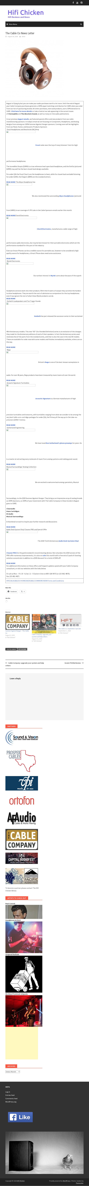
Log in (7, 1092)
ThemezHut (79, 1183)
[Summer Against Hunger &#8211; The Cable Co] (17, 622)
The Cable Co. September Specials (69, 629)
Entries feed (9, 1095)
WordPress (66, 1181)
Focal (37, 145)
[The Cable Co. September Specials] (70, 621)
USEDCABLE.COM (32, 581)
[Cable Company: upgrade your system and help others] (44, 623)
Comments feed (11, 1098)
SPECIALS (10, 581)
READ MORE (10, 464)
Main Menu (13, 24)
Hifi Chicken (26, 12)
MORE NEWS (43, 581)
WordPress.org (10, 1102)
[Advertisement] (21, 1043)
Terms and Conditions (56, 581)
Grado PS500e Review (73, 663)
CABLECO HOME (20, 581)
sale (44, 555)
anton (23, 36)
